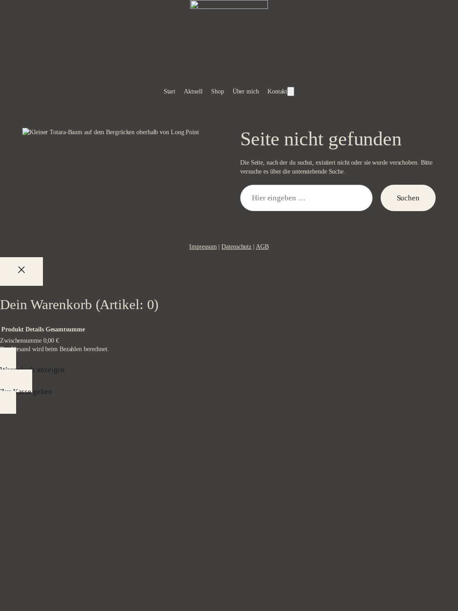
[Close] (21, 271)
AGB (262, 246)
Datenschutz (236, 246)
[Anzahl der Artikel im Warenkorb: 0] (290, 91)
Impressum (202, 246)
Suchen (408, 198)
